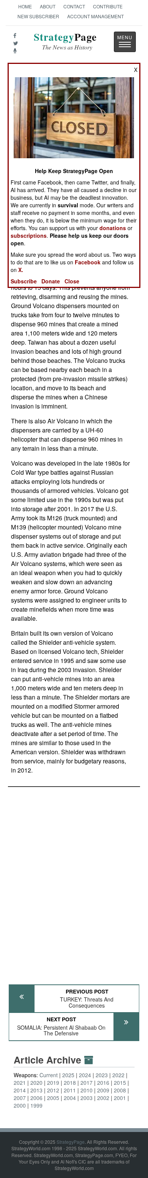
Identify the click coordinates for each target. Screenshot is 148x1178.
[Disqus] (74, 882)
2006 (36, 1098)
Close (72, 281)
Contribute (108, 6)
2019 (53, 1082)
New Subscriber (38, 16)
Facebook (88, 262)
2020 (36, 1082)
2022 (118, 1075)
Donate (50, 281)
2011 (70, 1090)
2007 (20, 1098)
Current (48, 1075)
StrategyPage (71, 1141)
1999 (36, 1105)
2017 (86, 1082)
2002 (103, 1098)
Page (65, 41)
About (47, 6)
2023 (102, 1075)
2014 (20, 1090)
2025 (68, 1075)
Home (25, 6)
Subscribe (24, 281)
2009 (103, 1090)
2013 (36, 1090)
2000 (20, 1105)
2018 (70, 1082)
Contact (74, 6)
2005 (53, 1098)
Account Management (95, 16)
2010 (86, 1090)
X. (20, 269)
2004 (70, 1098)
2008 (120, 1090)
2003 (86, 1098)
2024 (85, 1075)
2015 (120, 1082)
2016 (103, 1082)
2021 (20, 1082)
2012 (53, 1090)
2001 (120, 1098)
